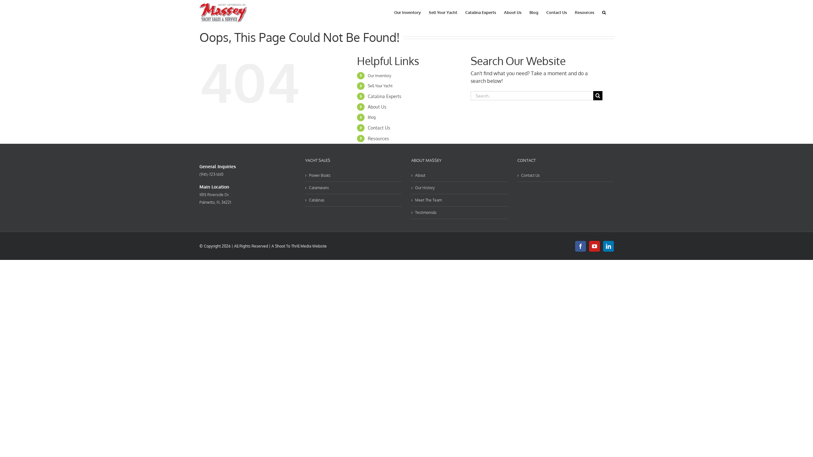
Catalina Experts (384, 96)
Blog (372, 117)
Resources (378, 138)
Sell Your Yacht (380, 85)
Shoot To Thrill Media (293, 246)
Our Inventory (379, 75)
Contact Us (379, 127)
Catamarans (319, 187)
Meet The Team (428, 200)
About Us (377, 106)
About (420, 175)
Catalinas (317, 200)
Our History (425, 187)
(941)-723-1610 (211, 174)
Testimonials (426, 212)
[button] (604, 12)
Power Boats (320, 175)
